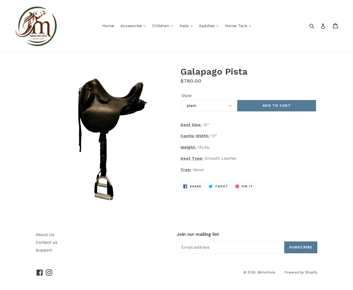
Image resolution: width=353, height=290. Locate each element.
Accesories (131, 25)
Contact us (46, 242)
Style (186, 95)
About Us (45, 234)
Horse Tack (237, 25)
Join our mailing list (198, 234)
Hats (185, 25)
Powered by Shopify (300, 272)
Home (108, 25)
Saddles (207, 25)
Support (44, 250)
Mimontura (266, 272)
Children (161, 25)
